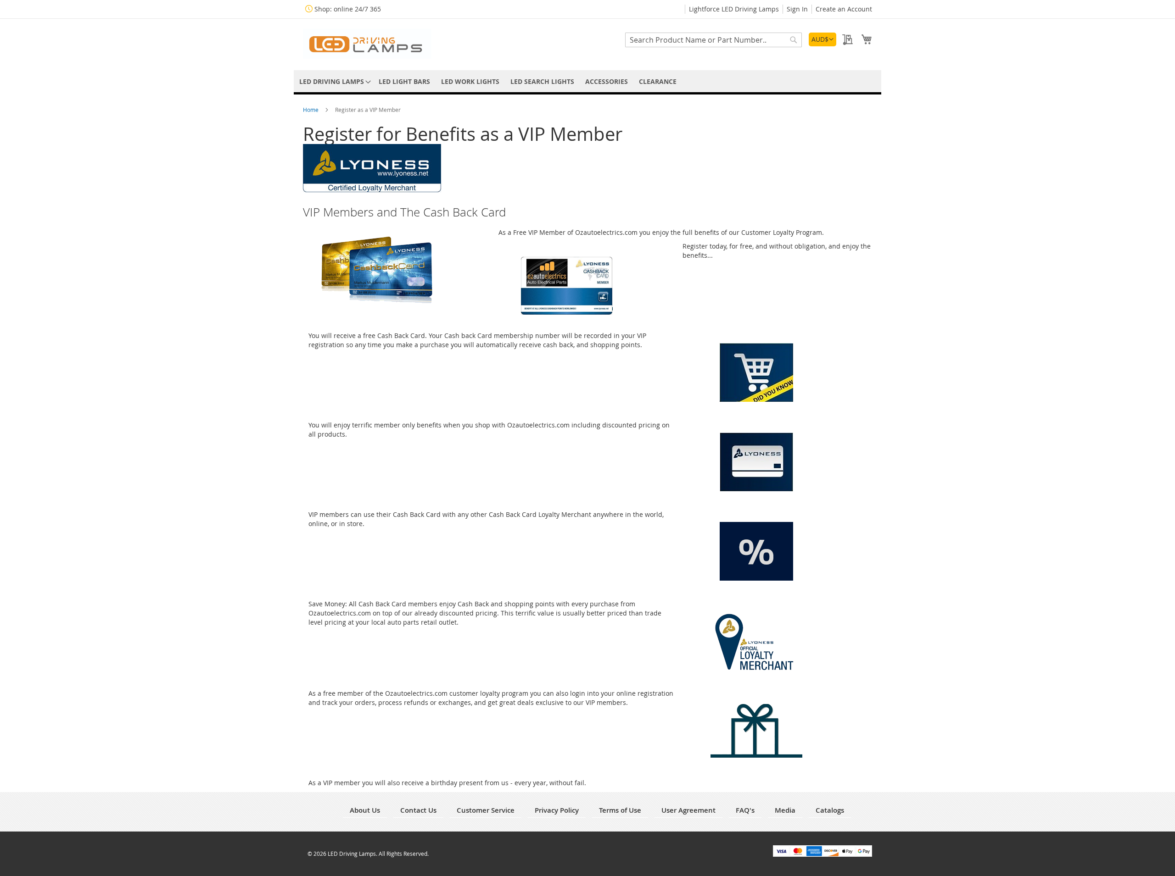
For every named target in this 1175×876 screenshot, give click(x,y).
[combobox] (713, 40)
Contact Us (418, 810)
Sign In (797, 9)
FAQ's (745, 810)
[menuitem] (333, 81)
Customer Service (486, 810)
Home (311, 109)
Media (785, 810)
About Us (365, 810)
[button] (822, 39)
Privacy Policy (557, 810)
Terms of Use (620, 810)
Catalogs (830, 810)
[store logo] (367, 44)
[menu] (587, 81)
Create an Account (844, 9)
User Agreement (688, 810)
